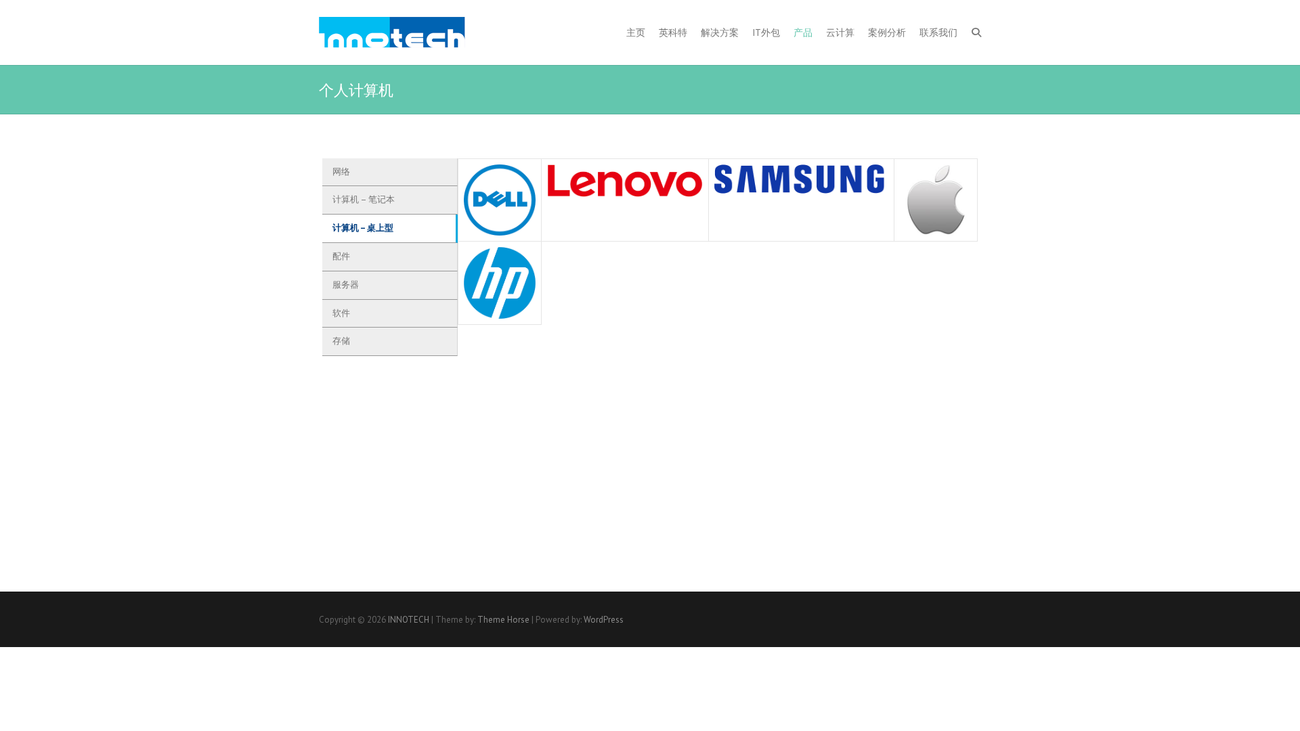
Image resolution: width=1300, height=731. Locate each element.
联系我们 (938, 32)
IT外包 (766, 32)
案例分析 (887, 32)
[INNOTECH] (392, 32)
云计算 (840, 32)
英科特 (673, 32)
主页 (635, 32)
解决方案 (720, 32)
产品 (803, 32)
